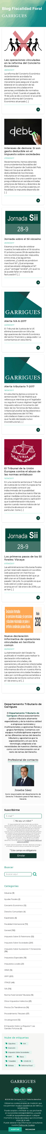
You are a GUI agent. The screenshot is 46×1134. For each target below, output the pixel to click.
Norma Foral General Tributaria (17, 995)
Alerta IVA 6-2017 (15, 321)
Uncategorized (10, 1020)
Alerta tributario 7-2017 (19, 386)
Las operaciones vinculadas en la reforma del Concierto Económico (22, 63)
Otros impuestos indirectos (16, 1001)
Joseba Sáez (23, 790)
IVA (5, 989)
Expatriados (9, 918)
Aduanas (8, 893)
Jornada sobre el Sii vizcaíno (22, 239)
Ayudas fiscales (11, 899)
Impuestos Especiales (13, 958)
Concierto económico (13, 905)
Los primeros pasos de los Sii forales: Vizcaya (23, 558)
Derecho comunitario (13, 912)
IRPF (6, 976)
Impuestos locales (12, 964)
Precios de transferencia (15, 1007)
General (7, 930)
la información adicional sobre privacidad (29, 841)
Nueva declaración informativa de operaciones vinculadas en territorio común (22, 641)
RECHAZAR (30, 1129)
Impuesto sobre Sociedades (16, 943)
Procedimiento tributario (15, 1014)
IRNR (6, 970)
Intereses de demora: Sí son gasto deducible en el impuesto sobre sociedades (22, 151)
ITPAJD (7, 982)
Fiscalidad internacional (14, 924)
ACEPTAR (15, 1129)
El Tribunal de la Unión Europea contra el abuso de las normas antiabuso (22, 471)
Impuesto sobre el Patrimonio (17, 936)
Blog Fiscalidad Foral (22, 8)
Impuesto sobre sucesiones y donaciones (22, 949)
